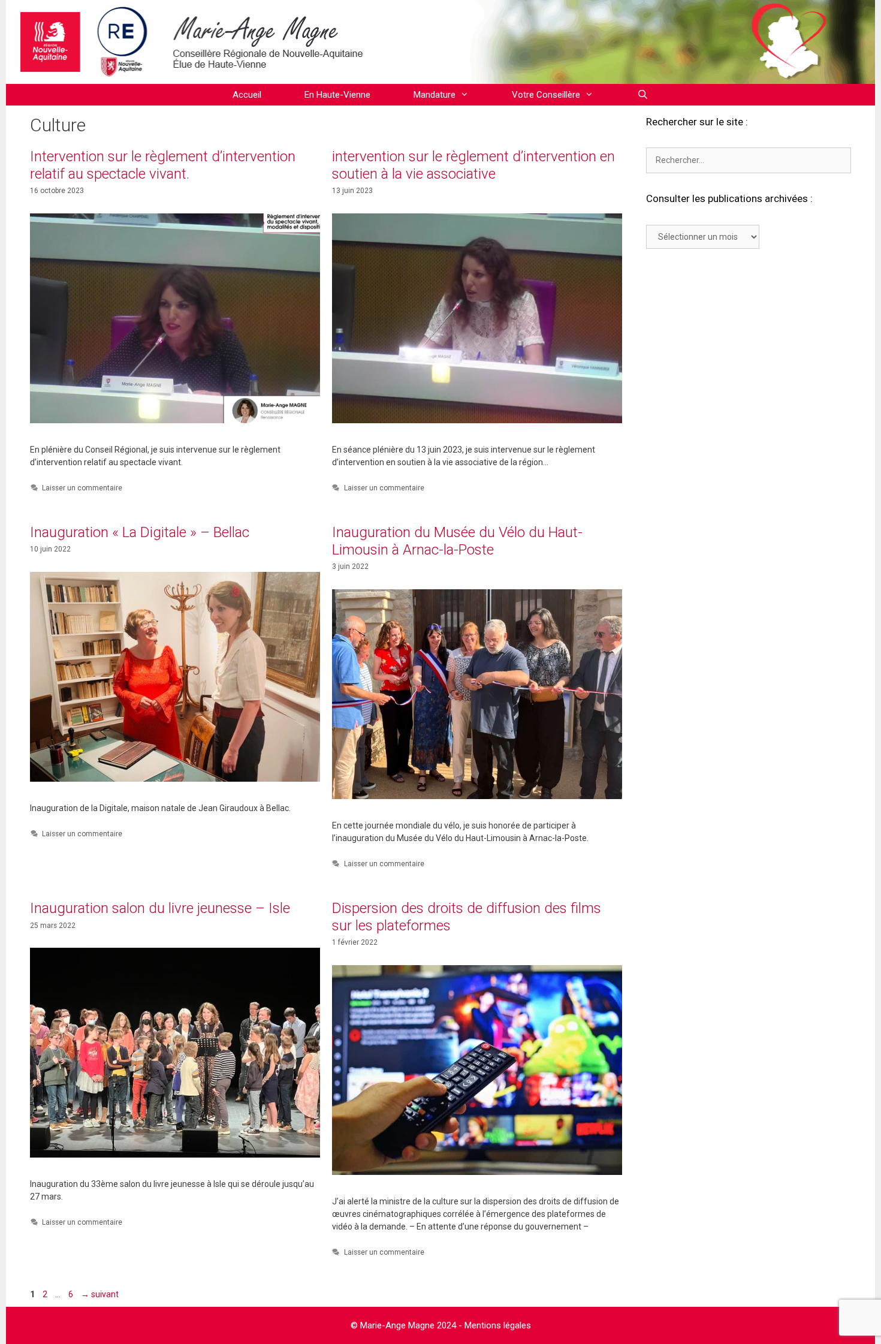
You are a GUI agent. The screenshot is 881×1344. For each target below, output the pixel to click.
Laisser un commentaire (82, 488)
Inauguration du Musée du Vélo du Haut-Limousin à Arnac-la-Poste (457, 541)
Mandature (434, 94)
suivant (100, 1294)
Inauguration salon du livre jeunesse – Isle (160, 908)
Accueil (247, 94)
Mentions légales (497, 1325)
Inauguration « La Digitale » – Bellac (139, 532)
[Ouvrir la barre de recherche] (642, 95)
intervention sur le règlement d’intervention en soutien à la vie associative (473, 165)
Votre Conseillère (546, 94)
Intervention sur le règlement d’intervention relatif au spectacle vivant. (162, 165)
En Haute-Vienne (337, 94)
